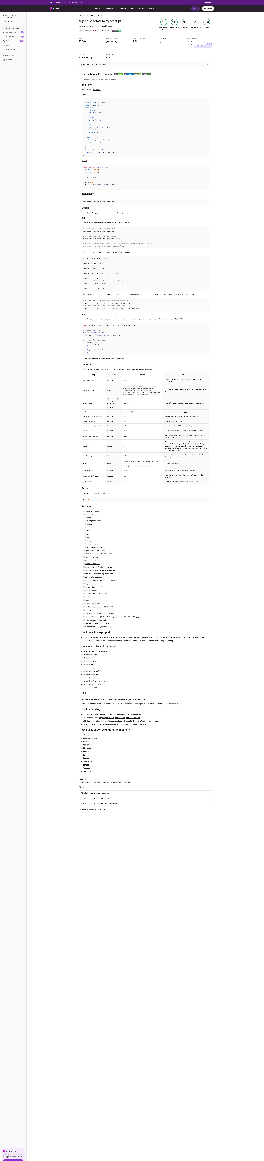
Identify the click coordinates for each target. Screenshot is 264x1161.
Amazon (86, 738)
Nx (84, 755)
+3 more (127, 782)
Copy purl (103, 30)
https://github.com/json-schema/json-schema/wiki (119, 718)
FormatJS (87, 745)
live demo (97, 90)
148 (108, 57)
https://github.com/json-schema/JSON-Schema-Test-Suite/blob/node (130, 721)
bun (95, 493)
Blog (132, 8)
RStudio (86, 758)
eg (95, 597)
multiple (104, 651)
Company (122, 8)
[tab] (85, 64)
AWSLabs (94, 738)
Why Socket (109, 8)
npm (80, 15)
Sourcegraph (88, 761)
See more (87, 771)
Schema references (92, 564)
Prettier (168, 463)
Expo (85, 741)
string (93, 684)
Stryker (86, 765)
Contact (152, 8)
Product (97, 8)
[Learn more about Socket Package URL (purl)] (109, 30)
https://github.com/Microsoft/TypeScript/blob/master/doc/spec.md (123, 724)
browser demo (104, 359)
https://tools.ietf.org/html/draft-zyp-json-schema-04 (120, 714)
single (98, 651)
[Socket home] (55, 8)
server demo (90, 359)
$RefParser (168, 482)
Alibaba (86, 735)
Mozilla (86, 751)
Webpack (87, 768)
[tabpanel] (145, 422)
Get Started (208, 8)
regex (99, 684)
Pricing (141, 8)
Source (207, 64)
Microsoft (87, 748)
